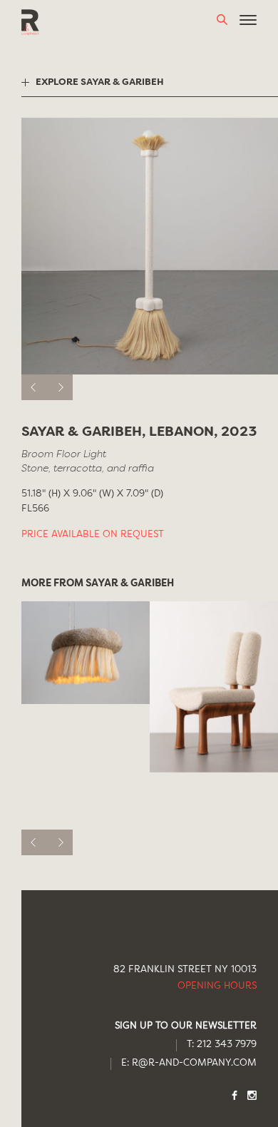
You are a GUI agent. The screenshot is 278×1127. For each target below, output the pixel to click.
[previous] (34, 387)
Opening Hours (217, 986)
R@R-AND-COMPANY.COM (194, 1063)
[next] (60, 387)
